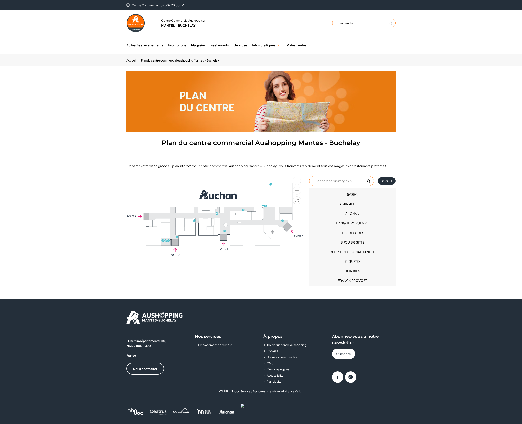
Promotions (177, 45)
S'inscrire (343, 354)
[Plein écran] (297, 200)
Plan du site (274, 381)
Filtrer (384, 181)
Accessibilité (275, 375)
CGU (270, 363)
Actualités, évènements (144, 45)
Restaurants (219, 45)
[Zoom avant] (297, 181)
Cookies (272, 351)
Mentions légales (278, 369)
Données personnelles (282, 357)
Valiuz (298, 391)
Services (240, 45)
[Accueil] (135, 23)
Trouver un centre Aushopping (286, 345)
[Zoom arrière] (297, 191)
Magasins (198, 45)
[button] (278, 45)
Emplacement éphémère (215, 345)
